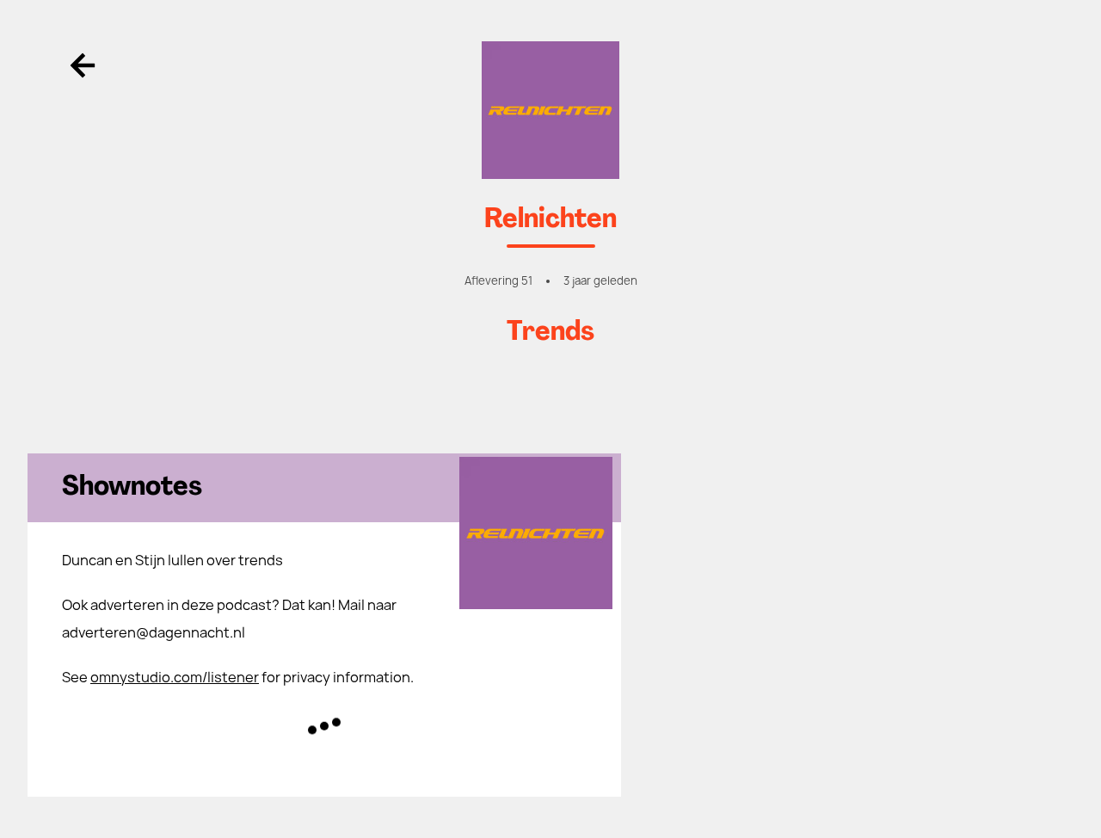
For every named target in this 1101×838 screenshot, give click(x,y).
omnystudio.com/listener (174, 677)
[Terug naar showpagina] (550, 110)
